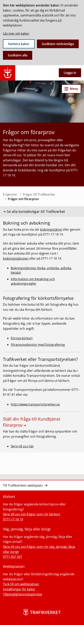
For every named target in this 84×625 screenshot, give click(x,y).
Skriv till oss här (22, 446)
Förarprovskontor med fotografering (38, 344)
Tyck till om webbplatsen (21, 584)
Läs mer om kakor (16, 33)
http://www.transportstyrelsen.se (35, 404)
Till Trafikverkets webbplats (23, 485)
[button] (71, 88)
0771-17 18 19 (13, 519)
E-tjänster (10, 194)
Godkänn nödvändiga (58, 44)
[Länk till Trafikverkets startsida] (7, 72)
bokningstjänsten (16, 258)
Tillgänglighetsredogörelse (22, 594)
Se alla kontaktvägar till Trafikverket (36, 211)
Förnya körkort (22, 338)
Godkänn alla (17, 55)
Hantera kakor (18, 44)
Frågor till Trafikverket (39, 194)
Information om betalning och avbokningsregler (33, 281)
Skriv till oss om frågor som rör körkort (31, 514)
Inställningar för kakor (19, 589)
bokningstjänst (51, 229)
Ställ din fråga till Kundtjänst (31, 422)
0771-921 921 (12, 557)
